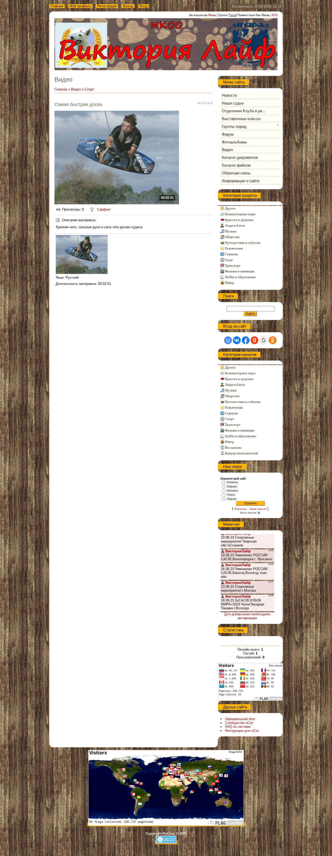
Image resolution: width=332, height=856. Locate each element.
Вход (144, 6)
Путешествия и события (242, 243)
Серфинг (104, 209)
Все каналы (233, 447)
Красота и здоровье (239, 220)
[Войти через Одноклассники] (272, 340)
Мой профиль (80, 6)
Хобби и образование (240, 277)
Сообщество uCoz (239, 723)
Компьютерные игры (240, 214)
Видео (76, 89)
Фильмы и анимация (239, 271)
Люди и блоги (235, 225)
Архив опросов (258, 509)
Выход (128, 6)
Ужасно (232, 498)
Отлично (232, 482)
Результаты (240, 509)
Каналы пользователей (241, 453)
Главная (57, 6)
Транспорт (232, 265)
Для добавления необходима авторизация (247, 616)
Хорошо (232, 486)
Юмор (229, 283)
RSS (275, 15)
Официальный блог (240, 719)
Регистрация (107, 6)
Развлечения (234, 248)
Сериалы (231, 254)
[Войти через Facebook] (246, 340)
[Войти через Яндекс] (254, 340)
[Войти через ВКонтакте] (237, 340)
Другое (230, 208)
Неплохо (232, 490)
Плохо (231, 494)
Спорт (89, 89)
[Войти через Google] (263, 340)
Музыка (231, 231)
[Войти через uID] (228, 340)
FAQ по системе (238, 727)
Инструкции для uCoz (242, 731)
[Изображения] (82, 254)
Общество (232, 237)
